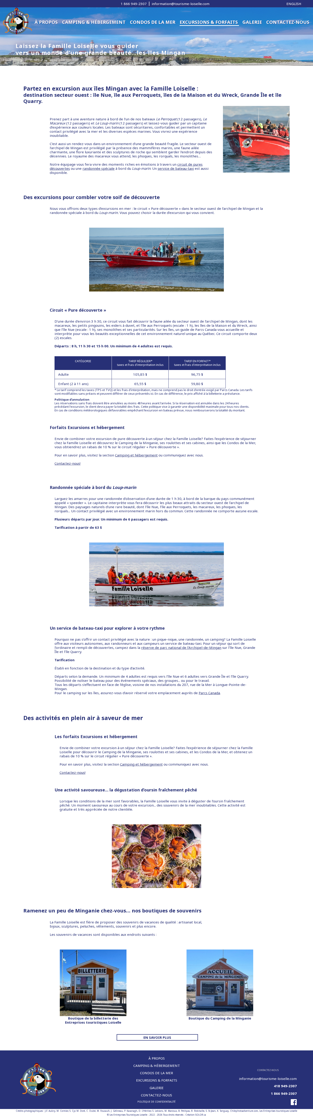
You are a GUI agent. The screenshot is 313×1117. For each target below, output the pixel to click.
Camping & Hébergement (94, 22)
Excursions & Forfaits (209, 22)
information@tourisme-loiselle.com (180, 4)
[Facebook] (268, 1102)
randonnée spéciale (98, 168)
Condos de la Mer (153, 22)
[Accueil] (16, 20)
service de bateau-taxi (176, 168)
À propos (47, 22)
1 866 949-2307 (134, 4)
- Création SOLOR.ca (195, 1114)
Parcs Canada (209, 693)
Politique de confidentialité (156, 1101)
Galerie (252, 22)
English (293, 4)
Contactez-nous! (67, 463)
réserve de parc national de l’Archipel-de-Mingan (181, 647)
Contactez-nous (287, 22)
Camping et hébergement (136, 455)
